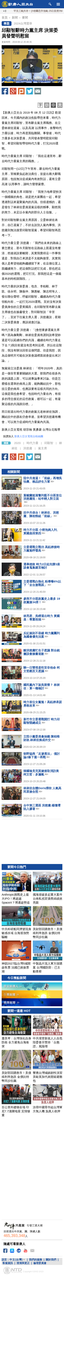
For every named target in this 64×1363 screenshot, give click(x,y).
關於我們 (51, 1259)
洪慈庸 (27, 448)
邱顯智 (48, 443)
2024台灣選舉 (23, 23)
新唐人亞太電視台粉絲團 (28, 436)
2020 (17, 443)
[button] (32, 66)
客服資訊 (7, 1263)
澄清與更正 (23, 1263)
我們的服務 (35, 1259)
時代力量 (32, 443)
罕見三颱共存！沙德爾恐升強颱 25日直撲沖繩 (26, 10)
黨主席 (42, 448)
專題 (7, 23)
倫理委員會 (39, 1263)
